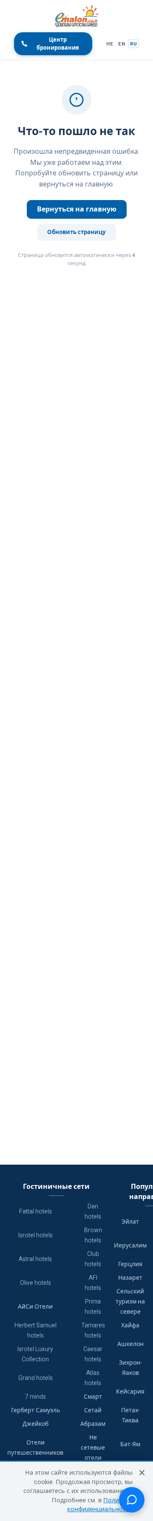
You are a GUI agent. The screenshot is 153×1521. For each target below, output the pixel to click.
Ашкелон (130, 1344)
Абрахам (92, 1423)
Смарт (93, 1396)
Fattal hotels (35, 1211)
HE (109, 44)
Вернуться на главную (76, 209)
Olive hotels (35, 1282)
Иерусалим (130, 1245)
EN (121, 44)
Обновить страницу (76, 232)
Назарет (130, 1277)
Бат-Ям (130, 1444)
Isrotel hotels (35, 1235)
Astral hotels (35, 1259)
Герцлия (130, 1264)
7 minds (35, 1396)
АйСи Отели (35, 1306)
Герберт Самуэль (35, 1410)
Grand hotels (35, 1378)
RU (133, 44)
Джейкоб (35, 1423)
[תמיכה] (131, 1500)
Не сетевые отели (93, 1447)
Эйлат (130, 1221)
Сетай (93, 1410)
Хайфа (130, 1325)
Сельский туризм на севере (130, 1301)
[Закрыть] (142, 1472)
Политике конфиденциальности (100, 1505)
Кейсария (130, 1391)
